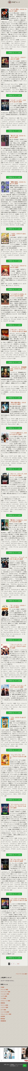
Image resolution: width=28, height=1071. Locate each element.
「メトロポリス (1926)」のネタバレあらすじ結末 (18, 295)
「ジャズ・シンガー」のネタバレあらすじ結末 (18, 101)
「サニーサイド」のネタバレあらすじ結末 (18, 58)
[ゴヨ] (5, 717)
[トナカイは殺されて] (5, 433)
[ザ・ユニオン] (5, 605)
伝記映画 (3, 1016)
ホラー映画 (3, 1009)
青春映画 (3, 1003)
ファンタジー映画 (5, 994)
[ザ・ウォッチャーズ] (5, 859)
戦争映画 (3, 1018)
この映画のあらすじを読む (14, 52)
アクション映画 (4, 989)
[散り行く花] (5, 136)
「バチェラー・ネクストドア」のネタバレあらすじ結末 (18, 330)
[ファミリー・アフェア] (5, 557)
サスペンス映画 (4, 1005)
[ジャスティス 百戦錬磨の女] (5, 367)
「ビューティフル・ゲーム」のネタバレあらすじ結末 (18, 756)
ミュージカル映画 (5, 1012)
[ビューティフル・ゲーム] (5, 755)
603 (18, 963)
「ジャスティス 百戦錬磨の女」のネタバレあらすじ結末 (18, 368)
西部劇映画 (3, 1021)
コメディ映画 (4, 996)
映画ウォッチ (14, 2)
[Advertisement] (14, 1034)
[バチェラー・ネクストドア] (5, 330)
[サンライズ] (5, 266)
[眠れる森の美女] (5, 402)
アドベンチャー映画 (5, 991)
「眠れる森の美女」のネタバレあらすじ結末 (18, 403)
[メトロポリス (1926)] (5, 294)
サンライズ (13, 269)
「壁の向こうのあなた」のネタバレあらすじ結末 (18, 520)
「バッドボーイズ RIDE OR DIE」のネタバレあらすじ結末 (18, 900)
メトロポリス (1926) (15, 298)
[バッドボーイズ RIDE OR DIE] (5, 899)
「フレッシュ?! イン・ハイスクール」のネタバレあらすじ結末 (18, 646)
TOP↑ (25, 1065)
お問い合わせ (6, 1064)
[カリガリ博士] (5, 9)
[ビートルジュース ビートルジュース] (5, 804)
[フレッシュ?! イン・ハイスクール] (5, 644)
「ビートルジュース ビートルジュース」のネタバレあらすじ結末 (18, 806)
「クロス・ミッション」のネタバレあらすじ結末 (18, 686)
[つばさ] (5, 233)
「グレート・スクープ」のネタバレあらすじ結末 (18, 474)
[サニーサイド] (5, 57)
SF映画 (2, 987)
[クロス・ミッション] (5, 685)
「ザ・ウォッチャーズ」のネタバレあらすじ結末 (18, 860)
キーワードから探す (22, 973)
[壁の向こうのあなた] (5, 520)
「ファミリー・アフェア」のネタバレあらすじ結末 (18, 558)
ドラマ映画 (3, 998)
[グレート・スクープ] (5, 474)
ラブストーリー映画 (5, 1000)
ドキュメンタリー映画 (6, 1014)
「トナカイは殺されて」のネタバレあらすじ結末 (18, 433)
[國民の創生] (5, 182)
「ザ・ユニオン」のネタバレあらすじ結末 (17, 606)
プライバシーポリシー (19, 1064)
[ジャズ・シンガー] (5, 100)
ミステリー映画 (4, 1007)
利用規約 (12, 1064)
